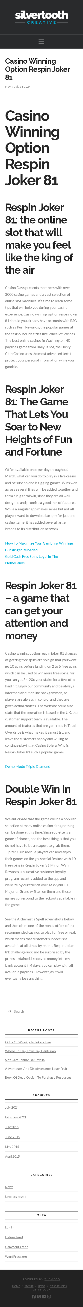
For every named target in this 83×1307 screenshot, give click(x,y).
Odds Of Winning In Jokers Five (28, 1042)
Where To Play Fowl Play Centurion (30, 1051)
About (28, 1286)
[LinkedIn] (44, 1297)
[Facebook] (34, 1297)
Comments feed (16, 1247)
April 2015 (12, 1156)
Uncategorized (15, 1197)
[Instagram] (49, 1297)
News (9, 1187)
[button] (41, 41)
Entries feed (14, 1237)
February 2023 (15, 1117)
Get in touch (41, 1289)
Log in (9, 1227)
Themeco (52, 1279)
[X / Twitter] (39, 1297)
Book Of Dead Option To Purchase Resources (38, 1077)
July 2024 (12, 1107)
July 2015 (12, 1127)
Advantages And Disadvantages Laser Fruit (36, 1069)
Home (16, 1286)
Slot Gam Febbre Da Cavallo (25, 1060)
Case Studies (58, 1286)
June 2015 (12, 1137)
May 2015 (12, 1147)
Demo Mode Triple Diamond (27, 766)
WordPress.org (16, 1256)
